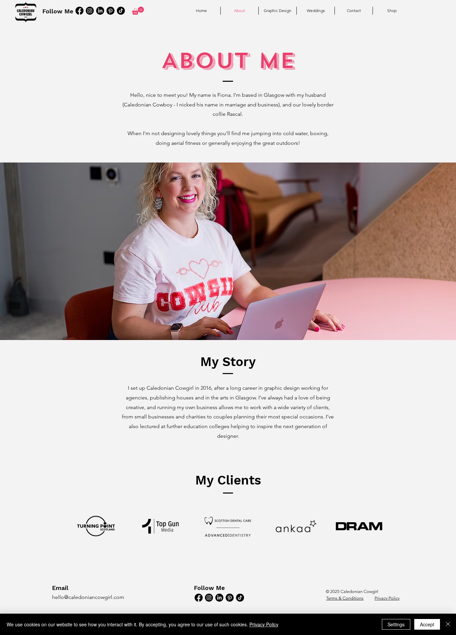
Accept (427, 624)
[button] (138, 11)
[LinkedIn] (100, 11)
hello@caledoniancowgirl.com (88, 597)
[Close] (448, 624)
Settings (396, 624)
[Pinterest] (110, 11)
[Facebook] (79, 11)
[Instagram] (90, 11)
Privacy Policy (263, 624)
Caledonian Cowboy (148, 104)
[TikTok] (121, 11)
